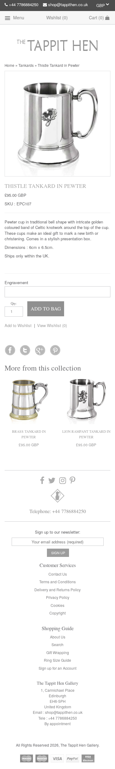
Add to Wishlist (18, 325)
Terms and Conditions (57, 581)
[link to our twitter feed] (25, 348)
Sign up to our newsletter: (57, 532)
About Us (57, 636)
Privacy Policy (57, 597)
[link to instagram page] (62, 480)
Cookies (57, 605)
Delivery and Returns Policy (57, 589)
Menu (18, 17)
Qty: (14, 303)
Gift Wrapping (57, 652)
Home (9, 65)
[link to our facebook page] (10, 348)
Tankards (26, 65)
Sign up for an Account (57, 668)
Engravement (16, 282)
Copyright (57, 612)
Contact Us (57, 574)
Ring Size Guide (57, 660)
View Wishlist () (52, 325)
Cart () (97, 17)
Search (57, 644)
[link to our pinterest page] (72, 480)
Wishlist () (57, 17)
